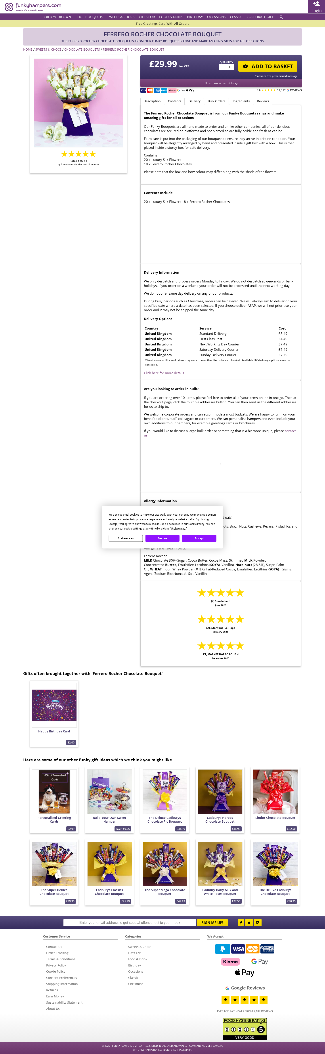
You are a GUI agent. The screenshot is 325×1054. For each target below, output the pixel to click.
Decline (162, 538)
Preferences (126, 538)
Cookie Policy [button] (196, 523)
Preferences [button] (178, 528)
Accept (199, 538)
